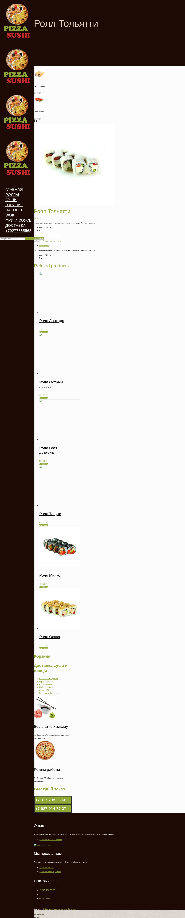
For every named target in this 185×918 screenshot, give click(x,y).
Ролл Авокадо (51, 321)
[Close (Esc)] (35, 914)
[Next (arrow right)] (38, 917)
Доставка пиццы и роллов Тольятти (60, 909)
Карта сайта (44, 898)
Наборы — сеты (46, 687)
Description (44, 245)
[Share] (38, 914)
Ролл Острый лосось (51, 384)
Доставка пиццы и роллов (50, 840)
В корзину (39, 238)
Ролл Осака (49, 637)
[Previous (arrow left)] (35, 917)
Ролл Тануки (50, 514)
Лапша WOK (44, 690)
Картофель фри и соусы (50, 693)
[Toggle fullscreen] (40, 914)
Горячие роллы (46, 681)
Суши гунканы (45, 684)
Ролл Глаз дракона (48, 450)
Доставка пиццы (46, 867)
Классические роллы (52, 241)
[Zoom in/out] (43, 914)
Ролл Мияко (49, 575)
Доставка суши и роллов (50, 872)
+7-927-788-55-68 (47, 890)
